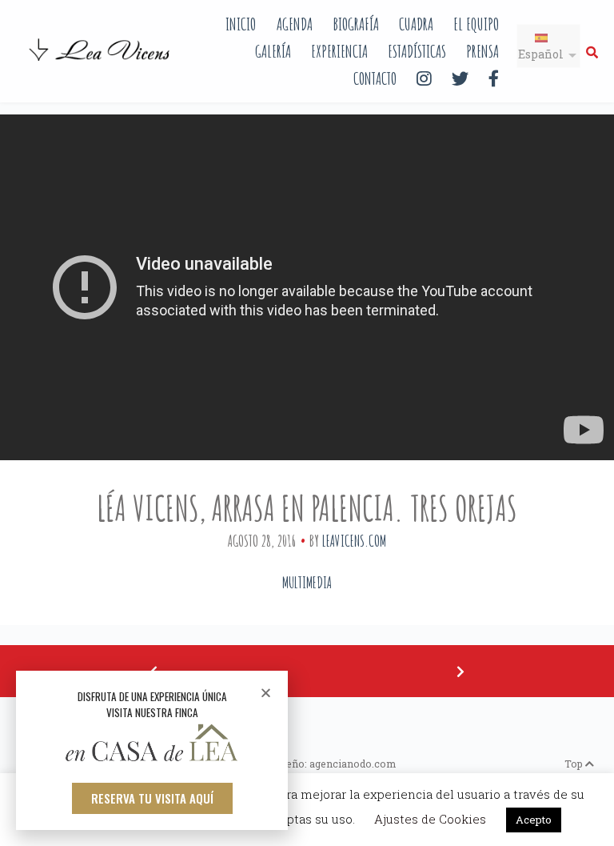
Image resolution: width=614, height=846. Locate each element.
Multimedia (307, 582)
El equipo (476, 23)
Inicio (240, 23)
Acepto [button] (534, 819)
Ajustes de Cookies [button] (430, 819)
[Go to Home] (101, 62)
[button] (152, 798)
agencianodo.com (352, 763)
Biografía (356, 23)
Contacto (375, 78)
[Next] (460, 671)
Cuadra (416, 23)
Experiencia (339, 51)
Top (574, 763)
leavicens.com (354, 541)
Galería (273, 51)
